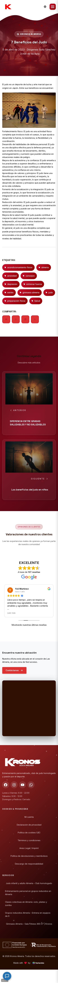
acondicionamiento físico (19, 267)
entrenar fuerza (34, 284)
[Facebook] (5, 784)
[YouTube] (22, 784)
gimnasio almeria (31, 292)
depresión (12, 284)
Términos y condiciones (29, 840)
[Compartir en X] (35, 319)
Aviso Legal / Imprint (29, 848)
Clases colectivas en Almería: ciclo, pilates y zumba (26, 903)
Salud (37, 301)
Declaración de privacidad (29, 825)
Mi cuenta (29, 817)
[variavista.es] (38, 963)
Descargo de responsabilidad (29, 864)
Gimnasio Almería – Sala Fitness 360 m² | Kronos (29, 924)
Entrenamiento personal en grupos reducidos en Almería (28, 892)
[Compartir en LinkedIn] (25, 319)
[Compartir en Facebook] (6, 319)
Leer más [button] (11, 613)
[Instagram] (14, 784)
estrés (10, 292)
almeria (45, 267)
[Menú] (53, 7)
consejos (30, 276)
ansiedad (12, 276)
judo (50, 292)
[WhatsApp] (31, 784)
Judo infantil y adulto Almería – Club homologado (29, 883)
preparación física (16, 301)
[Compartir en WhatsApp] (16, 319)
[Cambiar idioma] (45, 6)
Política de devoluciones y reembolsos (29, 856)
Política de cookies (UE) (29, 832)
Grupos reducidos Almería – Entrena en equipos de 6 (27, 914)
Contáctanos (12, 670)
